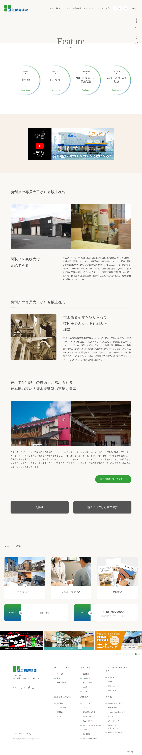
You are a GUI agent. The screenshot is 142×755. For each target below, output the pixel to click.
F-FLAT (85, 708)
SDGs (59, 716)
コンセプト (48, 8)
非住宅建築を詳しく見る (111, 479)
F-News (85, 691)
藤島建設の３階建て (90, 712)
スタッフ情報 (61, 708)
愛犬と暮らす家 (88, 721)
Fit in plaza (111, 677)
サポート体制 (61, 683)
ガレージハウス (113, 721)
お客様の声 (86, 678)
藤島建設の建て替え (115, 703)
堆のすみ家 (112, 690)
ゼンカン (111, 716)
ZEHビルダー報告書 (115, 732)
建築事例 (77, 8)
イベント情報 (87, 683)
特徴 (58, 8)
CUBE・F (111, 682)
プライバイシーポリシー (23, 734)
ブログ (85, 687)
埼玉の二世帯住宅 (89, 716)
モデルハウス (89, 8)
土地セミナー (112, 708)
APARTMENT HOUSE (90, 738)
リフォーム (102, 8)
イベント (66, 8)
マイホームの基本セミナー (117, 712)
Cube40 (85, 730)
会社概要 (60, 703)
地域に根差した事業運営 (102, 507)
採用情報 (60, 712)
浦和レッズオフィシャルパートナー (116, 726)
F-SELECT (86, 703)
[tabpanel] (71, 640)
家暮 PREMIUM (113, 686)
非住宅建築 (86, 734)
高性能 (39, 507)
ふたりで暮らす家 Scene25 (92, 725)
